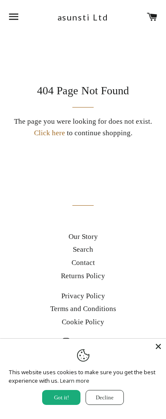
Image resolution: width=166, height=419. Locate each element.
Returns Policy (83, 276)
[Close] (158, 346)
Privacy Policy (83, 296)
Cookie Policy (83, 322)
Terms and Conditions (83, 309)
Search (83, 249)
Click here (49, 133)
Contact (83, 263)
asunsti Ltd (83, 17)
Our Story (83, 237)
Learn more (74, 380)
